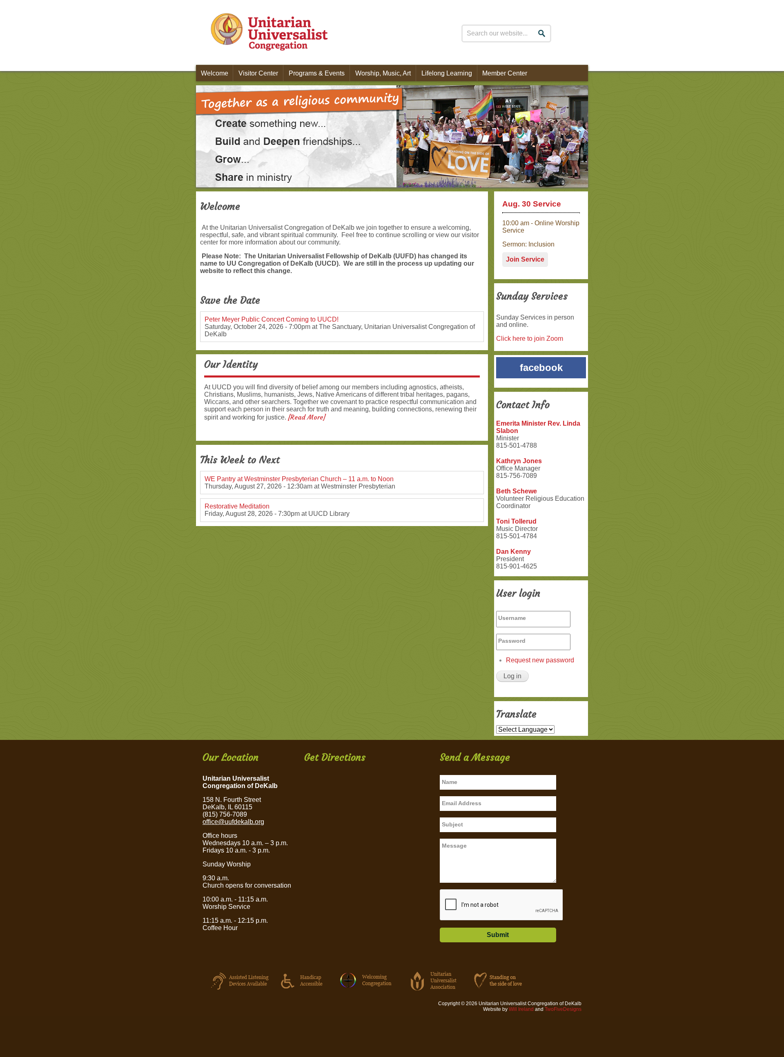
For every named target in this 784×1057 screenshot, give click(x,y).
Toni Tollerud (516, 521)
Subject (452, 824)
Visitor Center (258, 73)
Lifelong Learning (446, 73)
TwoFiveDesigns (563, 1009)
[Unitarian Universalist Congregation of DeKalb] (266, 33)
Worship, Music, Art (383, 73)
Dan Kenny (513, 551)
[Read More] (306, 417)
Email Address (461, 803)
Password (512, 640)
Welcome (214, 73)
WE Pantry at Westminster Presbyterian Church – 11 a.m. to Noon (299, 478)
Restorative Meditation (237, 506)
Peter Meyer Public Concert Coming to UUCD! (272, 319)
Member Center (504, 73)
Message (454, 845)
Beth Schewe (516, 491)
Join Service (525, 259)
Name (449, 782)
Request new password (540, 660)
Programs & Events (317, 73)
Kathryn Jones (519, 460)
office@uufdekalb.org (233, 821)
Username (512, 618)
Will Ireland (521, 1009)
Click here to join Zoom (529, 338)
